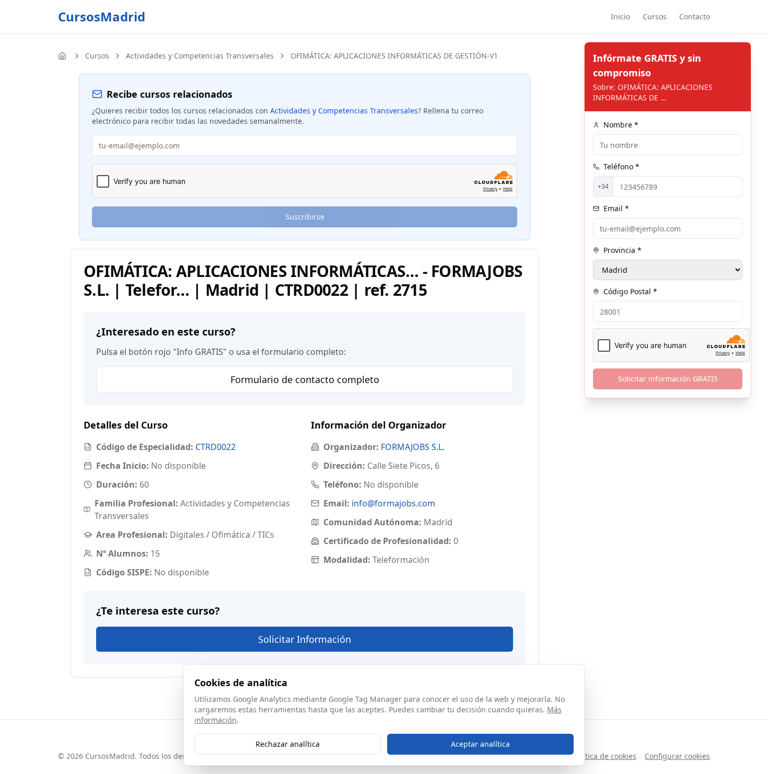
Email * (616, 208)
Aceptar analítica (480, 744)
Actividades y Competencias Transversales (200, 56)
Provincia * (622, 250)
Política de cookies (604, 756)
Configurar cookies (677, 756)
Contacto (694, 16)
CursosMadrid (101, 16)
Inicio (620, 16)
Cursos (655, 16)
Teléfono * (621, 166)
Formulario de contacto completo (304, 379)
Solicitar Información (304, 639)
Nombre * (620, 125)
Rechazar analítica (287, 744)
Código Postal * (630, 291)
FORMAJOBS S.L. (413, 447)
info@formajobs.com (393, 503)
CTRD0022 (215, 447)
